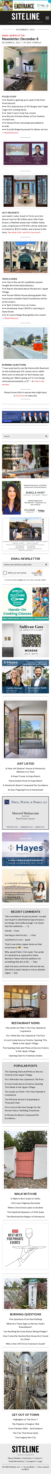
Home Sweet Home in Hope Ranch (25, 780)
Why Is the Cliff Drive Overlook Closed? (25, 1343)
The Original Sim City (25, 1437)
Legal (39, 1461)
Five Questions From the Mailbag (25, 1319)
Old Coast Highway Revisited (25, 1203)
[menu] (47, 18)
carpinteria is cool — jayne (17, 939)
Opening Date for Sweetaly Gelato (25, 1055)
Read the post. (12, 132)
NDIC (26, 1469)
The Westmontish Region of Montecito (25, 1216)
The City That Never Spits (25, 1433)
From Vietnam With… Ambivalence (25, 1428)
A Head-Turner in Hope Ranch (25, 776)
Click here (20, 395)
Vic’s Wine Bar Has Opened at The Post (25, 1035)
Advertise (27, 1458)
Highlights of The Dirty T (25, 1419)
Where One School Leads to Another (25, 1207)
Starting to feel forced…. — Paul (20, 935)
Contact (37, 1458)
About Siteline (14, 1458)
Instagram (30, 1461)
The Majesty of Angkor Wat (25, 1424)
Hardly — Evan (12, 930)
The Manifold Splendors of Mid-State (25, 1212)
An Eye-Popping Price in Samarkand (25, 789)
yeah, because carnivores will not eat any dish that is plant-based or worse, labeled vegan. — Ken (25, 969)
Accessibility (29, 1467)
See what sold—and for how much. (24, 232)
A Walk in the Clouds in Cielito (25, 1198)
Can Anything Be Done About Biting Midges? (25, 1331)
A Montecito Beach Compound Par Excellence (25, 785)
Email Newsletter (13, 35)
